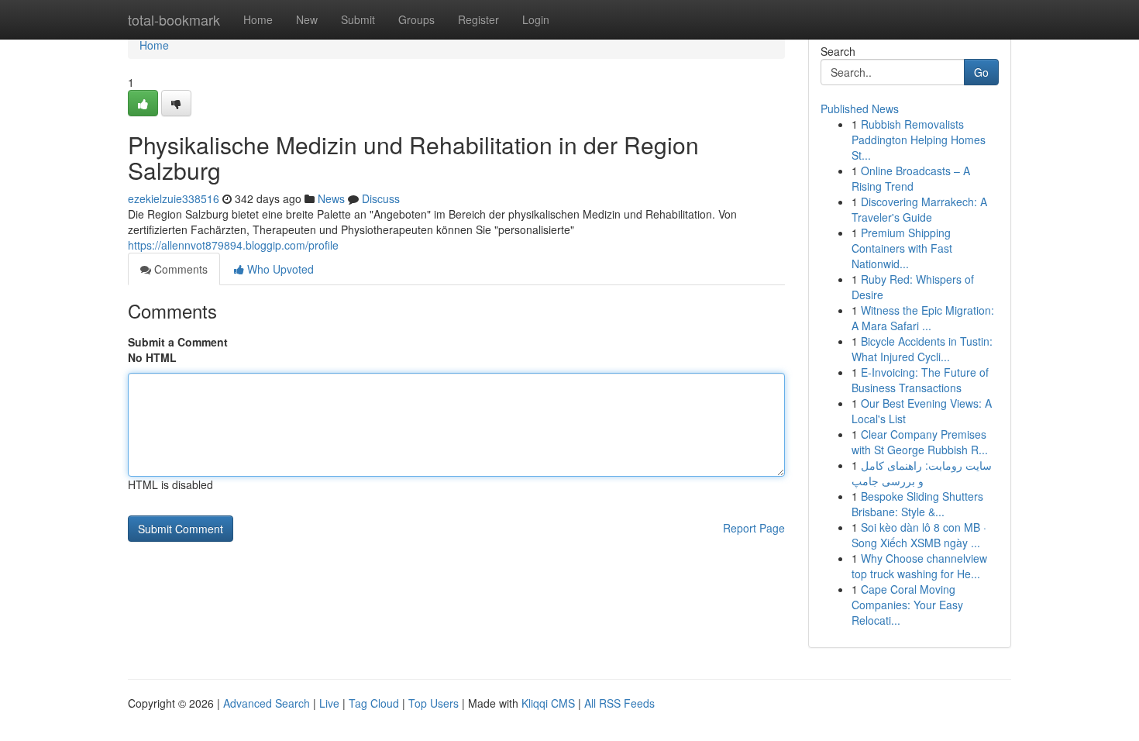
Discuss (381, 198)
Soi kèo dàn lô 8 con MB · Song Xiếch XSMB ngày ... (919, 534)
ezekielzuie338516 (173, 198)
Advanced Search (266, 703)
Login (535, 19)
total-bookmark (174, 19)
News (331, 198)
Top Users (433, 703)
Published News (860, 108)
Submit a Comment (178, 342)
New (307, 19)
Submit (358, 19)
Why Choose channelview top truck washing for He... (919, 565)
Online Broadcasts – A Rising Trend (911, 178)
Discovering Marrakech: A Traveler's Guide (919, 209)
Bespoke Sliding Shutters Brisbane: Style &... (917, 503)
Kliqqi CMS (548, 703)
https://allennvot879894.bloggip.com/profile (233, 245)
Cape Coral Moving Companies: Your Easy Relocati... (907, 604)
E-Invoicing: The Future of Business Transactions (920, 379)
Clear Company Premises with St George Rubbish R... (920, 441)
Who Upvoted (279, 269)
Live (329, 703)
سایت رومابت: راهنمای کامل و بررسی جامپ (922, 472)
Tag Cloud (374, 703)
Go (981, 72)
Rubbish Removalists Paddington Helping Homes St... (919, 139)
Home (258, 19)
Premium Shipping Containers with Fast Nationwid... (902, 248)
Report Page (754, 528)
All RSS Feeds (619, 703)
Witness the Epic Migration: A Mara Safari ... (923, 317)
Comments (179, 269)
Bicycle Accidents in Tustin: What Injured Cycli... (922, 348)
